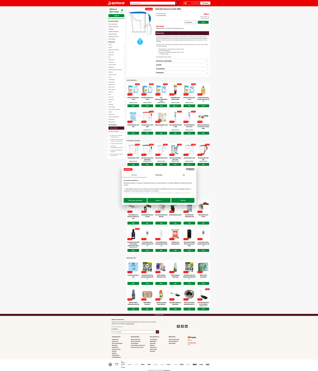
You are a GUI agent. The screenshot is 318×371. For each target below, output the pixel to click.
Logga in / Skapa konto (174, 339)
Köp (203, 22)
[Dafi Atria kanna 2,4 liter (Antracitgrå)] (147, 150)
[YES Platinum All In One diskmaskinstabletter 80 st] (189, 267)
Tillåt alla (182, 200)
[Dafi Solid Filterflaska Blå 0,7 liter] (175, 117)
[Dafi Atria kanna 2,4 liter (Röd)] (147, 117)
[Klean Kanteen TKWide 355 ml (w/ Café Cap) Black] (189, 234)
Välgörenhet (111, 119)
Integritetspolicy (115, 355)
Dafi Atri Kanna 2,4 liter (133, 158)
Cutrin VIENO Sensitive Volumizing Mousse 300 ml (161, 243)
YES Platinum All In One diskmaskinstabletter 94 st (147, 276)
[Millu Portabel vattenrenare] (203, 267)
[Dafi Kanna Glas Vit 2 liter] (161, 150)
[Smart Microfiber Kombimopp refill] (189, 207)
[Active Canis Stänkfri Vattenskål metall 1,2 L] (189, 294)
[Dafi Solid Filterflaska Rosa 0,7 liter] (189, 117)
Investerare (152, 351)
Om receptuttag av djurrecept (138, 345)
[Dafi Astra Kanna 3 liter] (189, 150)
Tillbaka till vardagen (113, 31)
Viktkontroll (111, 114)
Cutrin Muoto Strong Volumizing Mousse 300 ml (203, 243)
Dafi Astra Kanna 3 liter (189, 158)
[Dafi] (140, 41)
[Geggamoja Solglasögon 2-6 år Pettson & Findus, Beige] (203, 117)
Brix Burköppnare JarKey (175, 215)
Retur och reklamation (117, 343)
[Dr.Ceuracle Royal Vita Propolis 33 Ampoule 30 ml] (203, 89)
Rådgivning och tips (113, 36)
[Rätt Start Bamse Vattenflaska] (175, 267)
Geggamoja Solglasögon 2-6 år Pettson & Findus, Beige (203, 126)
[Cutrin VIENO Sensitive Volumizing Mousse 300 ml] (161, 234)
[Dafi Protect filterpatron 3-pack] (189, 89)
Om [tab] (184, 175)
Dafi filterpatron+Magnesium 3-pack (161, 99)
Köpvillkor (114, 353)
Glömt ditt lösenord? (173, 341)
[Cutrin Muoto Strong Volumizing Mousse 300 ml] (203, 234)
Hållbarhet (152, 345)
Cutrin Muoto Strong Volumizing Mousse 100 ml (147, 243)
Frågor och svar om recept (137, 347)
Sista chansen (112, 39)
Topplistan (111, 29)
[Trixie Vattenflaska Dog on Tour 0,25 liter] (203, 294)
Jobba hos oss (153, 347)
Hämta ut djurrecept (135, 341)
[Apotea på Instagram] (183, 326)
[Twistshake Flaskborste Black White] (175, 294)
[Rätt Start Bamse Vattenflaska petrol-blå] (133, 294)
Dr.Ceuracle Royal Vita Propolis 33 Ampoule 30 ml (203, 99)
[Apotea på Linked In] (187, 326)
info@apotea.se (167, 370)
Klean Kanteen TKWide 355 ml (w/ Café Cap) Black (189, 243)
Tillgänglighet (153, 341)
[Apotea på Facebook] (179, 326)
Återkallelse (114, 345)
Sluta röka (111, 99)
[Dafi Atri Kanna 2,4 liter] (133, 150)
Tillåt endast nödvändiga (135, 200)
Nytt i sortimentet (112, 24)
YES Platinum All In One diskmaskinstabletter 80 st (189, 276)
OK (157, 331)
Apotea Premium (112, 34)
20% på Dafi (160, 26)
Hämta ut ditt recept (135, 339)
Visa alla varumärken (113, 131)
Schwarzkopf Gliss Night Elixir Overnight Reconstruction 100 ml (133, 243)
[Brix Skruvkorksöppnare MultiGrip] (161, 207)
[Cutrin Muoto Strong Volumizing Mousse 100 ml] (147, 234)
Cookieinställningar (116, 357)
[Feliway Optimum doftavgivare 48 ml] (161, 267)
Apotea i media (153, 349)
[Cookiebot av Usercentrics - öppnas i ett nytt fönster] (187, 169)
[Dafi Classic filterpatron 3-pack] (133, 89)
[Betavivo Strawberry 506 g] (161, 117)
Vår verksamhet (153, 339)
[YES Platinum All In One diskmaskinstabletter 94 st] (147, 267)
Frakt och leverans (116, 349)
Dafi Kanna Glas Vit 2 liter (161, 158)
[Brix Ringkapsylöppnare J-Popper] (147, 207)
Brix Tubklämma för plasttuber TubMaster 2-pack (133, 216)
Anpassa (158, 200)
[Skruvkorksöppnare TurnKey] (203, 207)
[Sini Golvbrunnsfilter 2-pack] (133, 267)
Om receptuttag (134, 343)
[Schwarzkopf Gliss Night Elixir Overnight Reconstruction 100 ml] (133, 234)
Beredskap (111, 54)
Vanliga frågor (115, 339)
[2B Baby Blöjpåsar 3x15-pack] (133, 117)
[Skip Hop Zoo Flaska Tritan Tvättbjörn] (161, 294)
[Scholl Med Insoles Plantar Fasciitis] (175, 89)
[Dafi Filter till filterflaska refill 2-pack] (175, 150)
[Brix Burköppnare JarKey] (175, 207)
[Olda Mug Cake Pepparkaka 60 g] (175, 234)
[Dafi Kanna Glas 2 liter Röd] (203, 150)
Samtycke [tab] (134, 175)
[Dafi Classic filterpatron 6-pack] (147, 89)
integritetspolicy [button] (130, 323)
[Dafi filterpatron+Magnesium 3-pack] (161, 89)
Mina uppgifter (172, 343)
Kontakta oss (115, 341)
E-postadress (115, 329)
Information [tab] (159, 175)
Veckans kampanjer (113, 26)
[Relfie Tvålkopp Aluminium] (147, 294)
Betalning (114, 351)
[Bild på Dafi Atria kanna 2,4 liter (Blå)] (140, 23)
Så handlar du (115, 347)
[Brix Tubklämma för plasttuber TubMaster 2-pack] (133, 207)
